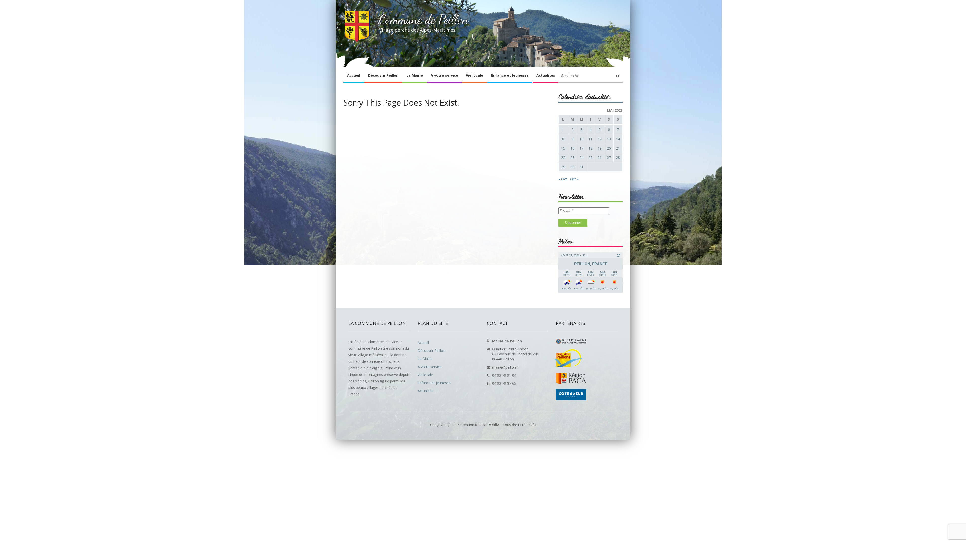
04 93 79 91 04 (504, 375)
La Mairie (414, 75)
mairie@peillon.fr (505, 367)
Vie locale (474, 75)
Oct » (574, 179)
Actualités (545, 75)
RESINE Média (487, 424)
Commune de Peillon (423, 19)
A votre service (444, 75)
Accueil (353, 75)
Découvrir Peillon (383, 75)
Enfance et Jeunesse (510, 75)
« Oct (562, 179)
